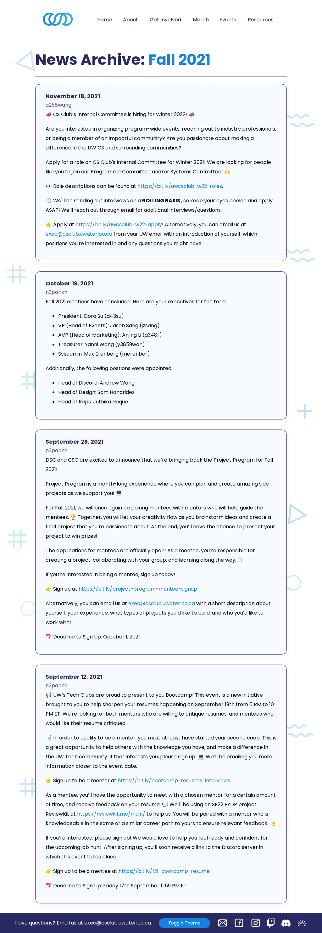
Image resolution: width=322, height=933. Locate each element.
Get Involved (165, 19)
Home (104, 19)
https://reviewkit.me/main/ (111, 814)
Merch (201, 19)
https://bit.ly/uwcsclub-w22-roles (179, 186)
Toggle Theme (184, 923)
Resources (261, 19)
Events (227, 19)
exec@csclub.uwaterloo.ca (79, 234)
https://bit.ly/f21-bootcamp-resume (164, 871)
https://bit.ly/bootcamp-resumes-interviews (174, 780)
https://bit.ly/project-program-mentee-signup (138, 589)
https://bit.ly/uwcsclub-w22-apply (118, 224)
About (130, 19)
